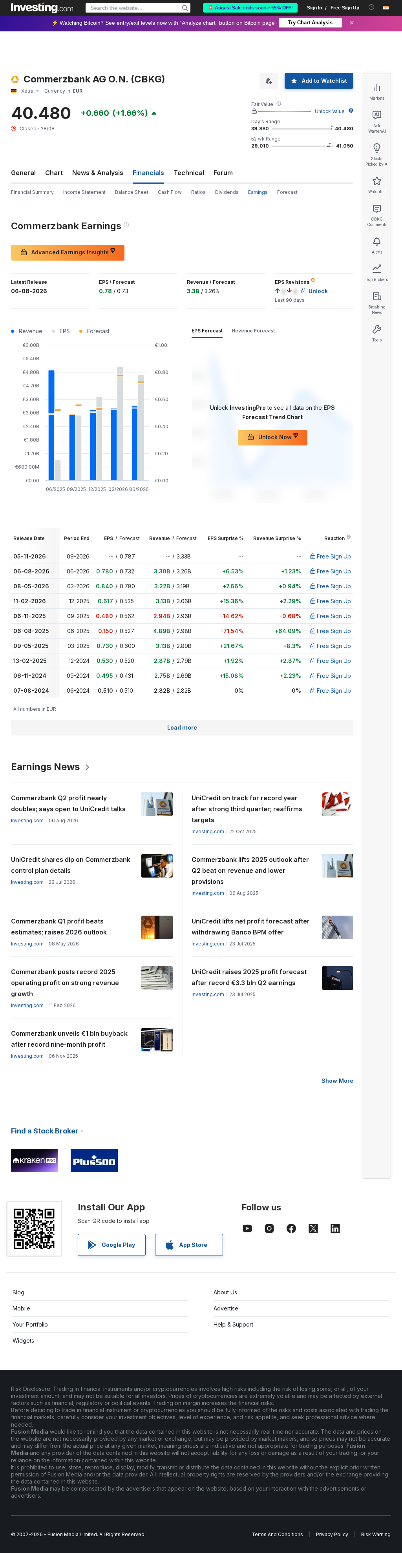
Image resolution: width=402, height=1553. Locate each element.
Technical (189, 173)
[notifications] (371, 7)
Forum (223, 173)
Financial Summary (32, 192)
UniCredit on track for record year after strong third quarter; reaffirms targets (247, 809)
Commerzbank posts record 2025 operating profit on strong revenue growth (65, 983)
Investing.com (27, 820)
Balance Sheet (131, 192)
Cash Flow (170, 192)
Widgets (23, 1340)
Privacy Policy (332, 1534)
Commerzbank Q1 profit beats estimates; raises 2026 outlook (59, 926)
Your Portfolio (30, 1324)
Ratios (198, 192)
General (23, 173)
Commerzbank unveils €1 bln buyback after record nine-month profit (69, 1038)
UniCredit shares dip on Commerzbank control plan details (70, 865)
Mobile (21, 1308)
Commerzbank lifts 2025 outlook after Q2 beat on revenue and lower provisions (250, 870)
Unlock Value (330, 111)
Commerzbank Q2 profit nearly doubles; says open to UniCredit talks (68, 803)
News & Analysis (97, 173)
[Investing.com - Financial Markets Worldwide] (42, 7)
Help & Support (233, 1324)
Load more (182, 727)
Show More (337, 1080)
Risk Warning (376, 1534)
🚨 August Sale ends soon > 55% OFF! (250, 8)
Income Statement (84, 192)
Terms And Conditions (277, 1534)
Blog (18, 1292)
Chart (54, 173)
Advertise (226, 1308)
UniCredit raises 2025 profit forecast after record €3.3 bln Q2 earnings (249, 977)
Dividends (227, 192)
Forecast (287, 192)
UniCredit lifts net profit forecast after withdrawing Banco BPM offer (251, 926)
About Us (225, 1292)
